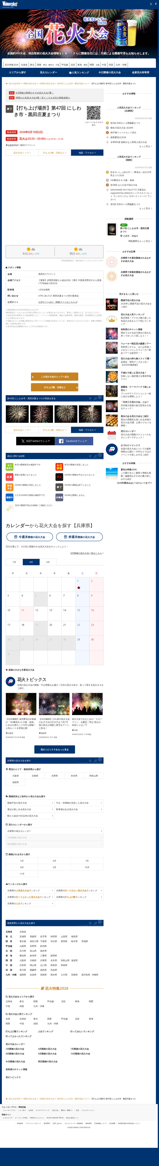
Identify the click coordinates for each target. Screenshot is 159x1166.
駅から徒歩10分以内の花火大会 (22, 815)
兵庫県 (10, 145)
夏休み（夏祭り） (67, 1110)
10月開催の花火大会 (80, 1053)
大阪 (98, 65)
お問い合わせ (57, 1123)
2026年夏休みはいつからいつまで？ (134, 482)
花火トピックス (13, 1077)
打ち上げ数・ (54, 152)
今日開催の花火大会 (110, 72)
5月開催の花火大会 (15, 1048)
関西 (92, 64)
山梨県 (23, 946)
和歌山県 (93, 775)
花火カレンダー (48, 72)
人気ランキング (80, 72)
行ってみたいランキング (82, 1031)
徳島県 (43, 970)
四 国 (9, 970)
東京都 (23, 941)
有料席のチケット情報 (16, 1069)
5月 (22, 860)
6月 (54, 860)
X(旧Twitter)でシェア (38, 441)
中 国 (9, 965)
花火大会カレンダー (15, 1044)
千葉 (57, 65)
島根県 (64, 965)
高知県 (54, 970)
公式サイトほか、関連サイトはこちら (56, 302)
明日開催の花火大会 (47, 1061)
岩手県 (43, 936)
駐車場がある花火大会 (67, 809)
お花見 (31, 1110)
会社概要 (112, 1123)
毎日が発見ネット (72, 1118)
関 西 (9, 960)
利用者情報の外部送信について (129, 1123)
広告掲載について (100, 1123)
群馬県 (64, 941)
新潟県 (43, 946)
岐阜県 (33, 955)
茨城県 (85, 941)
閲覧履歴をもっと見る (139, 241)
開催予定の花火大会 (17, 802)
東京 (45, 65)
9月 (54, 867)
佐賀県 (33, 974)
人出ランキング (45, 1031)
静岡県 (54, 955)
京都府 (35, 775)
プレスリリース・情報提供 (73, 1123)
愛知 (85, 65)
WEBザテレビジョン (37, 1118)
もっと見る (145, 146)
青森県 (33, 936)
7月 (87, 860)
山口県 (43, 965)
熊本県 (54, 974)
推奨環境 (47, 1123)
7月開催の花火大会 (79, 1048)
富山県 (33, 950)
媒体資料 (89, 1123)
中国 (104, 64)
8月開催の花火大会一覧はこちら (86, 553)
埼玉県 (54, 941)
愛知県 (23, 955)
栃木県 (74, 941)
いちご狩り (22, 1110)
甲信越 (64, 64)
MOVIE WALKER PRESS (55, 1118)
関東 (39, 64)
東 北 (9, 936)
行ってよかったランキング (19, 1036)
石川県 (23, 950)
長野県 (33, 946)
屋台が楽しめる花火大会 (19, 809)
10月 (87, 867)
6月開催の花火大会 (47, 1048)
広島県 (23, 965)
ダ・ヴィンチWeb (21, 1118)
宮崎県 (74, 974)
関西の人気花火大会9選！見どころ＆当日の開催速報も (43, 97)
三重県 (43, 955)
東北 (32, 64)
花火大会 (21, 152)
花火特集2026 (11, 64)
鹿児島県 (86, 974)
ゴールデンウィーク (43, 1110)
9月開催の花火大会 (47, 1053)
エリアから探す (17, 72)
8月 (22, 867)
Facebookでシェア (76, 441)
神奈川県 (34, 941)
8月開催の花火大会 (15, 1053)
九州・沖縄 (121, 64)
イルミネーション (88, 1110)
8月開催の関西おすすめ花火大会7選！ (35, 92)
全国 (8, 1018)
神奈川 (51, 65)
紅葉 (77, 1110)
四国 (111, 64)
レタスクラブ (7, 1118)
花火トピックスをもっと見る (55, 749)
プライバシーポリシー (33, 1123)
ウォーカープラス (9, 1110)
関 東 (9, 941)
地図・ (86, 152)
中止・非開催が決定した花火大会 (72, 802)
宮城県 (23, 936)
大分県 (64, 974)
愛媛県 (33, 970)
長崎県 (43, 974)
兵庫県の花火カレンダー (19, 831)
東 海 (9, 955)
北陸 (73, 64)
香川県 (23, 970)
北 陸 (9, 950)
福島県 (74, 936)
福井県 (43, 950)
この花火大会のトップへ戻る (55, 376)
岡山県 (33, 965)
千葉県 (43, 941)
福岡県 (23, 974)
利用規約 (20, 1123)
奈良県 (74, 775)
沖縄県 (95, 974)
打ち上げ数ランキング (16, 1031)
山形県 (64, 936)
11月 (22, 873)
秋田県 (54, 936)
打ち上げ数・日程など (55, 387)
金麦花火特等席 (140, 72)
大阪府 (15, 775)
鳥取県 (54, 965)
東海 (79, 64)
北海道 (24, 64)
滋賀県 (15, 782)
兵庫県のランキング (23, 890)
